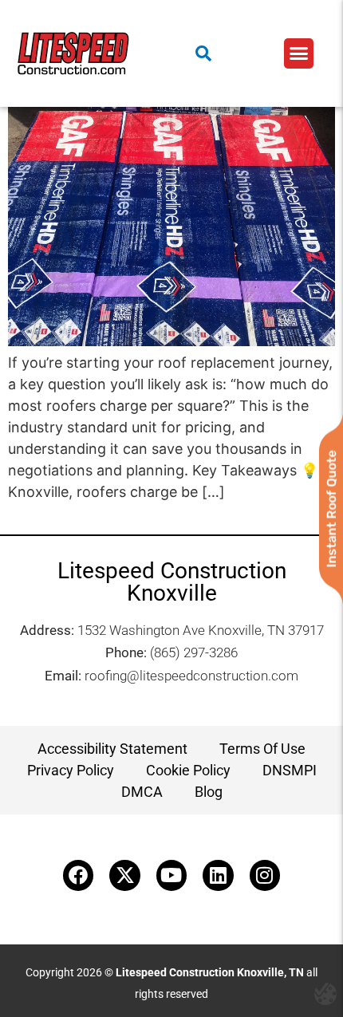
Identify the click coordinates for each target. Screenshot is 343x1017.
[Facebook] (78, 875)
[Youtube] (171, 875)
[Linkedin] (218, 875)
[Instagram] (265, 875)
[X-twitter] (124, 875)
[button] (299, 53)
